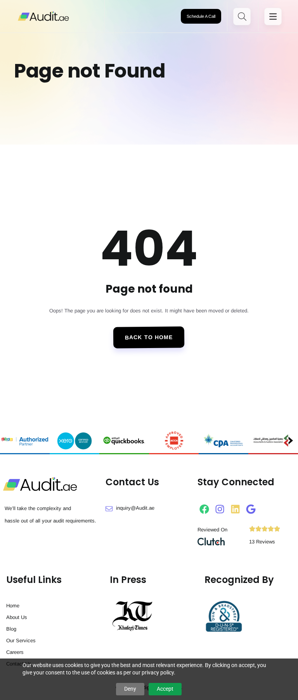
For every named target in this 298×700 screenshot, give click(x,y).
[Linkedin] (235, 509)
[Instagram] (220, 509)
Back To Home (149, 337)
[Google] (251, 509)
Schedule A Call (201, 16)
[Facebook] (204, 509)
